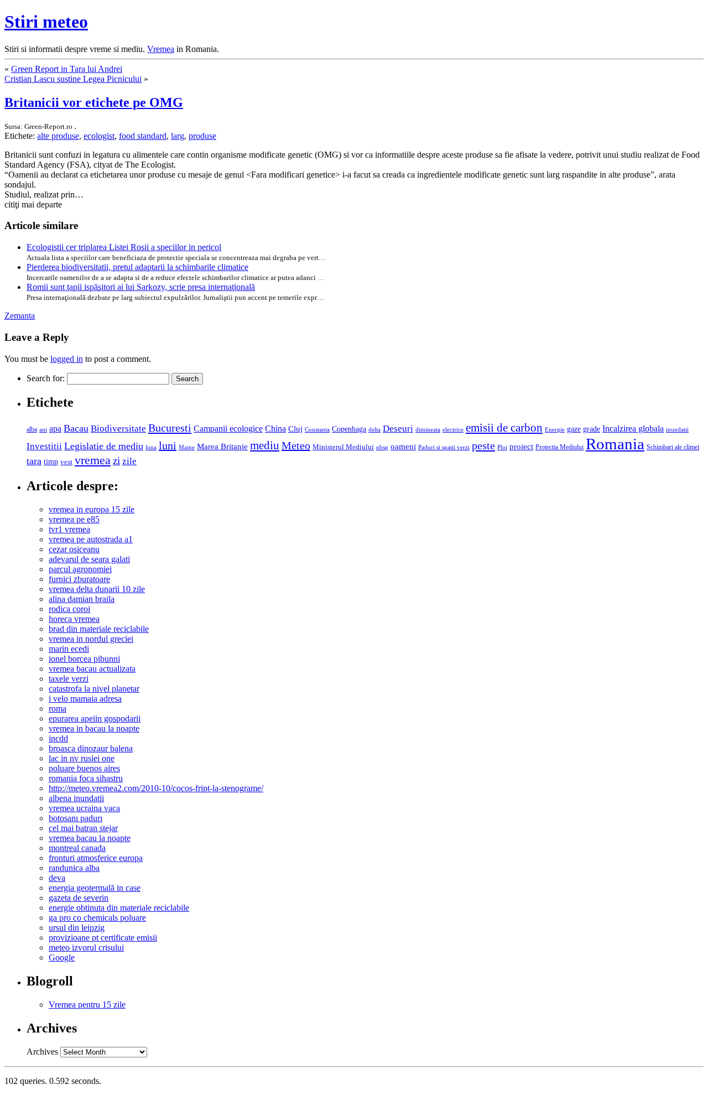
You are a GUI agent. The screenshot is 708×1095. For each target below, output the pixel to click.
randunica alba (74, 868)
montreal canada (77, 848)
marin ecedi (69, 648)
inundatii (677, 429)
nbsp (382, 447)
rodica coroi (69, 609)
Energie (555, 429)
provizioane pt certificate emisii (103, 937)
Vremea (160, 49)
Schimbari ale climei (673, 447)
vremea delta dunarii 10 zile (97, 589)
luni (167, 445)
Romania (615, 444)
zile (129, 461)
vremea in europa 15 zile (91, 509)
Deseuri (398, 428)
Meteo (296, 445)
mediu (264, 445)
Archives (42, 1051)
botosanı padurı (75, 818)
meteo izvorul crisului (86, 947)
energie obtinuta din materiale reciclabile (119, 907)
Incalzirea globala (633, 428)
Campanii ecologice (228, 428)
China (275, 428)
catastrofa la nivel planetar (94, 688)
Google (62, 957)
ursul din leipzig (77, 927)
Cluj (295, 428)
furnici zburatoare (79, 579)
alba (32, 429)
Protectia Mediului (559, 447)
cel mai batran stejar (83, 828)
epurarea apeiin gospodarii (94, 718)
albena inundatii (76, 798)
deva (57, 878)
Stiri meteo (46, 22)
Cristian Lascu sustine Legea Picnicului (73, 79)
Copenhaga (349, 428)
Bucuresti (169, 428)
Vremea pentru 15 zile (87, 1004)
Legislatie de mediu (103, 446)
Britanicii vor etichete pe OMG (93, 102)
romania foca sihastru (86, 778)
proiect (521, 446)
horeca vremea (74, 619)
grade (591, 429)
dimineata (427, 429)
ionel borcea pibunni (84, 658)
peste (483, 445)
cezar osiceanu (74, 549)
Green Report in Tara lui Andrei (66, 69)
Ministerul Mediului (343, 447)
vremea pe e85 (74, 519)
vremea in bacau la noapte (94, 728)
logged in (66, 359)
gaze (574, 428)
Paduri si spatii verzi (444, 447)
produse (202, 136)
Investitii (44, 446)
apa (55, 428)
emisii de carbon (504, 427)
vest (66, 462)
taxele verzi (68, 678)
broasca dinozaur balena (91, 748)
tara (34, 460)
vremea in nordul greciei (91, 638)
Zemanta (19, 315)
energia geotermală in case (94, 887)
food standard (142, 136)
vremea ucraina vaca (84, 808)
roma (57, 708)
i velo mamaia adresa (85, 698)
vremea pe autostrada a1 (91, 539)
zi (116, 460)
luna (151, 447)
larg (177, 136)
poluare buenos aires (84, 768)
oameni (403, 446)
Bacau (76, 428)
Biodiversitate (118, 428)
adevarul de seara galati (89, 559)
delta (374, 429)
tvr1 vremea (69, 529)
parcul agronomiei (80, 569)
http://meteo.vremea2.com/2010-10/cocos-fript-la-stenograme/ (156, 788)
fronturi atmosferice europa (96, 858)
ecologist (99, 136)
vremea (93, 460)
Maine (187, 447)
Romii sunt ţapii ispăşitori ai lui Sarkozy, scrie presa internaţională (141, 287)
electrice (453, 429)
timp (51, 461)
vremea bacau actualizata (92, 668)
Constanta (317, 429)
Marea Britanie (222, 446)
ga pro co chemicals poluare (97, 917)
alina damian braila (81, 599)
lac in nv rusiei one (81, 758)
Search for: (46, 378)
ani (43, 429)
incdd (58, 738)
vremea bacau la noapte (90, 838)
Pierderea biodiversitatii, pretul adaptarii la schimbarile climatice (137, 267)
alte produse (58, 136)
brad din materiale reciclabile (99, 629)
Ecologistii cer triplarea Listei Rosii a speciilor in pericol (124, 247)
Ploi (502, 447)
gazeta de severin (78, 897)
